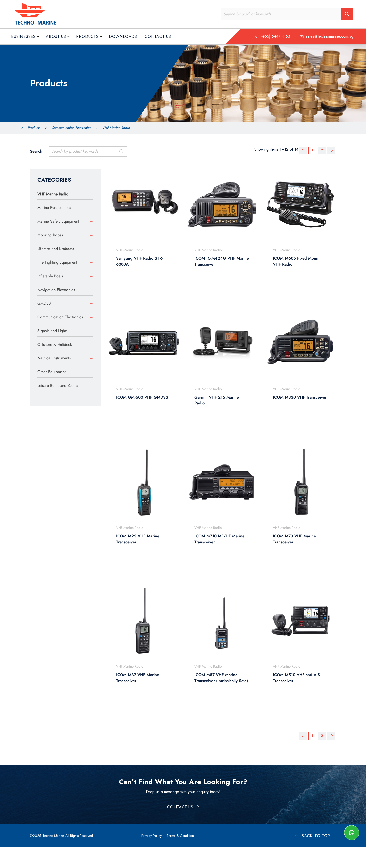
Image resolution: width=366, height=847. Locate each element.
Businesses (23, 36)
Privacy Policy (151, 835)
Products (87, 36)
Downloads (123, 36)
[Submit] (121, 151)
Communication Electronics (71, 127)
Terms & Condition (180, 835)
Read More (141, 288)
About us (56, 36)
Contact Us (158, 36)
